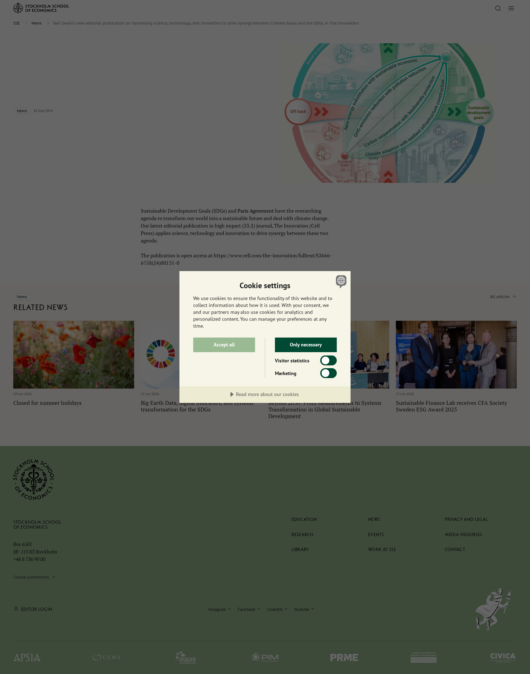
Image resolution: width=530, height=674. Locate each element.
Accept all (224, 344)
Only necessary (306, 344)
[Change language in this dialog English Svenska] (340, 281)
